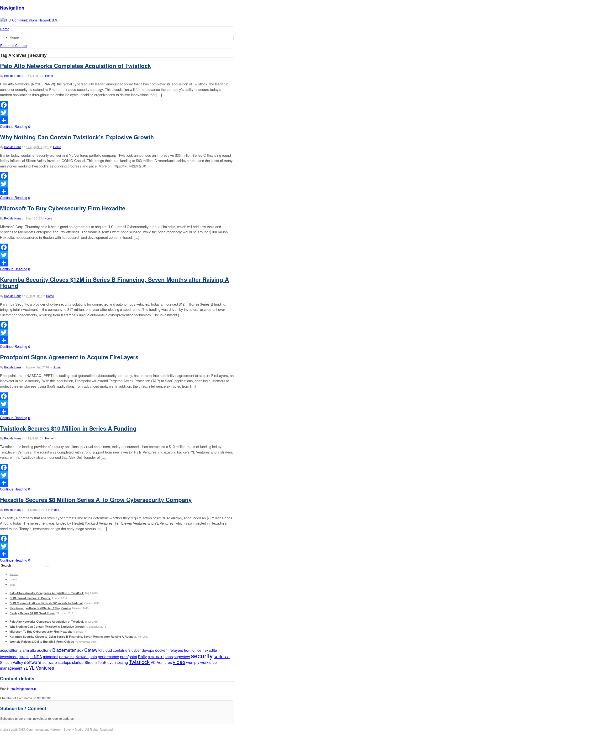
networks (66, 656)
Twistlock (139, 661)
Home (14, 37)
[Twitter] (117, 112)
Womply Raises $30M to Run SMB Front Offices (42, 641)
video (179, 661)
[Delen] (117, 120)
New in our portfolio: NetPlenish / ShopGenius (40, 608)
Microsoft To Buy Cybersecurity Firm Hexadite (62, 208)
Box (80, 650)
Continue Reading (13, 126)
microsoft (50, 656)
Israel (24, 656)
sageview (182, 656)
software (33, 662)
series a (222, 656)
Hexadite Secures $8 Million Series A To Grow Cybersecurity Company (96, 499)
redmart (156, 656)
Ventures (164, 662)
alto (33, 650)
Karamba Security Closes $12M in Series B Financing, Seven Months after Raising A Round (114, 282)
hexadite (209, 650)
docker (161, 650)
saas (169, 656)
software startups (56, 662)
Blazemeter (64, 649)
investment (9, 656)
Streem (90, 662)
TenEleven (107, 662)
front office (192, 650)
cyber (136, 650)
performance (108, 656)
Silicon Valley (11, 662)
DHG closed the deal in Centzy (30, 598)
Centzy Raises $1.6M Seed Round (32, 613)
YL (25, 668)
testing (122, 662)
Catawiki (93, 649)
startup (78, 662)
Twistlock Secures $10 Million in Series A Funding (68, 428)
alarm (24, 650)
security (202, 655)
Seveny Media (73, 729)
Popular (14, 574)
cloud (107, 650)
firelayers (175, 650)
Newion (82, 656)
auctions (44, 650)
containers (122, 650)
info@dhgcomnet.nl (23, 688)
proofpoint (128, 656)
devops (148, 650)
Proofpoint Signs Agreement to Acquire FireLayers (69, 357)
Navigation (12, 7)
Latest (13, 579)
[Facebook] (117, 105)
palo (93, 656)
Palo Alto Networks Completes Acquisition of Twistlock (75, 66)
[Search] (47, 566)
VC (153, 662)
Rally (142, 656)
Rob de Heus (12, 75)
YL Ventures (41, 667)
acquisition (9, 650)
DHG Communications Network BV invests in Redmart (46, 603)
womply (192, 662)
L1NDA (36, 656)
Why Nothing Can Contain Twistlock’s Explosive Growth (77, 137)
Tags (12, 584)
